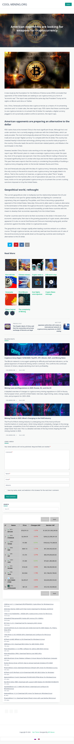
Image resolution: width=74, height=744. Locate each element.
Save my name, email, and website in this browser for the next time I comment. (33, 490)
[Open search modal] (2, 11)
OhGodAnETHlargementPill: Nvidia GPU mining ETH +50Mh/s (23, 618)
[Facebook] (34, 11)
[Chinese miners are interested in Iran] (24, 264)
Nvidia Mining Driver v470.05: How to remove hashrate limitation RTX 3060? (28, 663)
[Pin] (16, 245)
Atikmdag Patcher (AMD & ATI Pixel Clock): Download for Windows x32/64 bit (28, 609)
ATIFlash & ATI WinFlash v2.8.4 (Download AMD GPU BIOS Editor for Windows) (29, 672)
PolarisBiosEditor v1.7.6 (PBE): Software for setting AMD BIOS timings (26, 649)
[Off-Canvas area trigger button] (71, 11)
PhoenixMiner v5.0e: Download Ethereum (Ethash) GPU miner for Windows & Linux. (31, 668)
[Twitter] (37, 11)
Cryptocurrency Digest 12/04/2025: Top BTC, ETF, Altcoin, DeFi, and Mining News (35, 358)
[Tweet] (10, 245)
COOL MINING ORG (33, 35)
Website (8, 485)
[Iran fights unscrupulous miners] (37, 281)
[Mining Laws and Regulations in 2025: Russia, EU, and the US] (37, 379)
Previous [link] (45, 519)
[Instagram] (39, 11)
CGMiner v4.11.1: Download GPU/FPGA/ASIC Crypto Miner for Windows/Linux (28, 604)
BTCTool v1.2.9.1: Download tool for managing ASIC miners (23, 623)
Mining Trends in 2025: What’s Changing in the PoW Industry (28, 418)
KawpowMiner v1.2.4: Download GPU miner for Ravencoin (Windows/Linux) (28, 693)
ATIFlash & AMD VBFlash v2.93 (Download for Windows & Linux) (24, 639)
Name (8, 474)
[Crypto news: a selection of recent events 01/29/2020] (37, 264)
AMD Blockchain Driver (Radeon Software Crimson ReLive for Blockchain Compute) (30, 658)
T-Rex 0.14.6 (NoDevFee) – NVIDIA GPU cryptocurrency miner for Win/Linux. (28, 614)
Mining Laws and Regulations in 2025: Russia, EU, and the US (28, 388)
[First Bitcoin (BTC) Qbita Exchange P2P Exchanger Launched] (24, 281)
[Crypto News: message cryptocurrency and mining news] (51, 281)
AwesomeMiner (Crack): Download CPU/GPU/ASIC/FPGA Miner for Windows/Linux (30, 677)
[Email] (27, 245)
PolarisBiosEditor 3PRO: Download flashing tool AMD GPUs (23, 653)
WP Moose (51, 732)
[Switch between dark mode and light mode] (68, 11)
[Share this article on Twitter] (12, 313)
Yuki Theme (35, 732)
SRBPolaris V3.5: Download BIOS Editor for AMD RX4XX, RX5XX (24, 644)
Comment (9, 452)
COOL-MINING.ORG (14, 4)
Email (8, 479)
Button (68, 4)
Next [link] (54, 519)
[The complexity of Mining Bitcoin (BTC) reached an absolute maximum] (24, 299)
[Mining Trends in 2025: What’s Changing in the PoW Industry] (37, 410)
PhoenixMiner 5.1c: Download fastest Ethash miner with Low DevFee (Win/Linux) (30, 698)
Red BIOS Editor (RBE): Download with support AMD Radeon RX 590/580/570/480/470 (31, 682)
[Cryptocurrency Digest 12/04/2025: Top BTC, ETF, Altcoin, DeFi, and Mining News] (37, 349)
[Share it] (21, 245)
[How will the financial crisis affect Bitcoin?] (11, 264)
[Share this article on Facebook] (7, 313)
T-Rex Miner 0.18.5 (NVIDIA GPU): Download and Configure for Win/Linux (27, 634)
